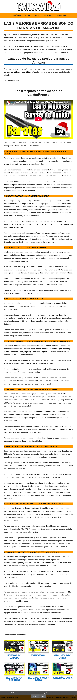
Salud (36, 15)
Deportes (47, 15)
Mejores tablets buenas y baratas (38, 679)
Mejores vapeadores (38, 655)
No (43, 696)
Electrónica (15, 15)
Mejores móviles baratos (63, 678)
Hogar (27, 15)
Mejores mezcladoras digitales (62, 656)
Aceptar (35, 696)
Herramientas (61, 15)
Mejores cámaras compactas (14, 656)
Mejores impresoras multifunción (14, 679)
